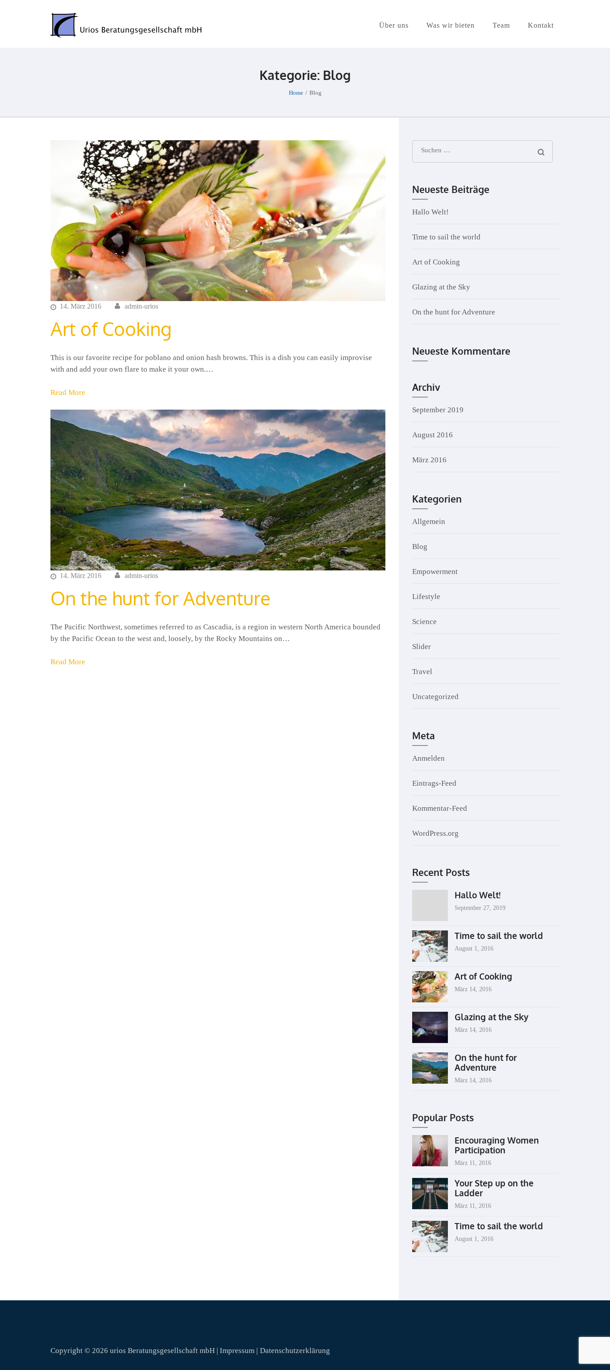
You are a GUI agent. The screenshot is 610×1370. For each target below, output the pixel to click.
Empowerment (435, 571)
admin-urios (141, 306)
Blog (419, 546)
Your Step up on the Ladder (494, 1187)
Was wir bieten (450, 25)
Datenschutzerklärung (295, 1350)
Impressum (238, 1350)
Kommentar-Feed (439, 808)
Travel (422, 671)
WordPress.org (435, 833)
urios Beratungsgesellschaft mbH (162, 1350)
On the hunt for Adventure (160, 598)
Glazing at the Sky (441, 287)
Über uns (394, 25)
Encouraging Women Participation (497, 1145)
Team (501, 25)
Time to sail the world (446, 237)
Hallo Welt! (430, 212)
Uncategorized (435, 696)
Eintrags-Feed (434, 783)
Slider (421, 646)
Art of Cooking (110, 328)
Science (424, 621)
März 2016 (429, 460)
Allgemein (428, 521)
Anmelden (428, 758)
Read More (67, 392)
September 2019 (438, 410)
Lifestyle (426, 596)
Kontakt (541, 25)
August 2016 (432, 435)
